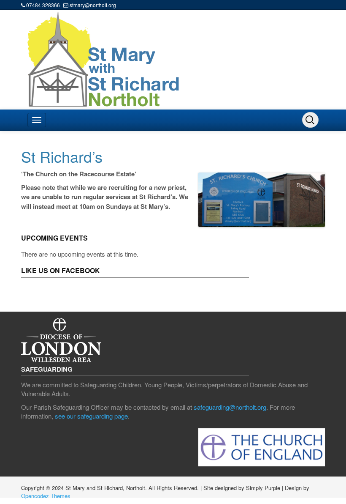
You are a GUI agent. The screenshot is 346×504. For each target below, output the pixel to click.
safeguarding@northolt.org (230, 407)
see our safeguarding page (91, 415)
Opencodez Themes (45, 496)
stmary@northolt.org (93, 4)
